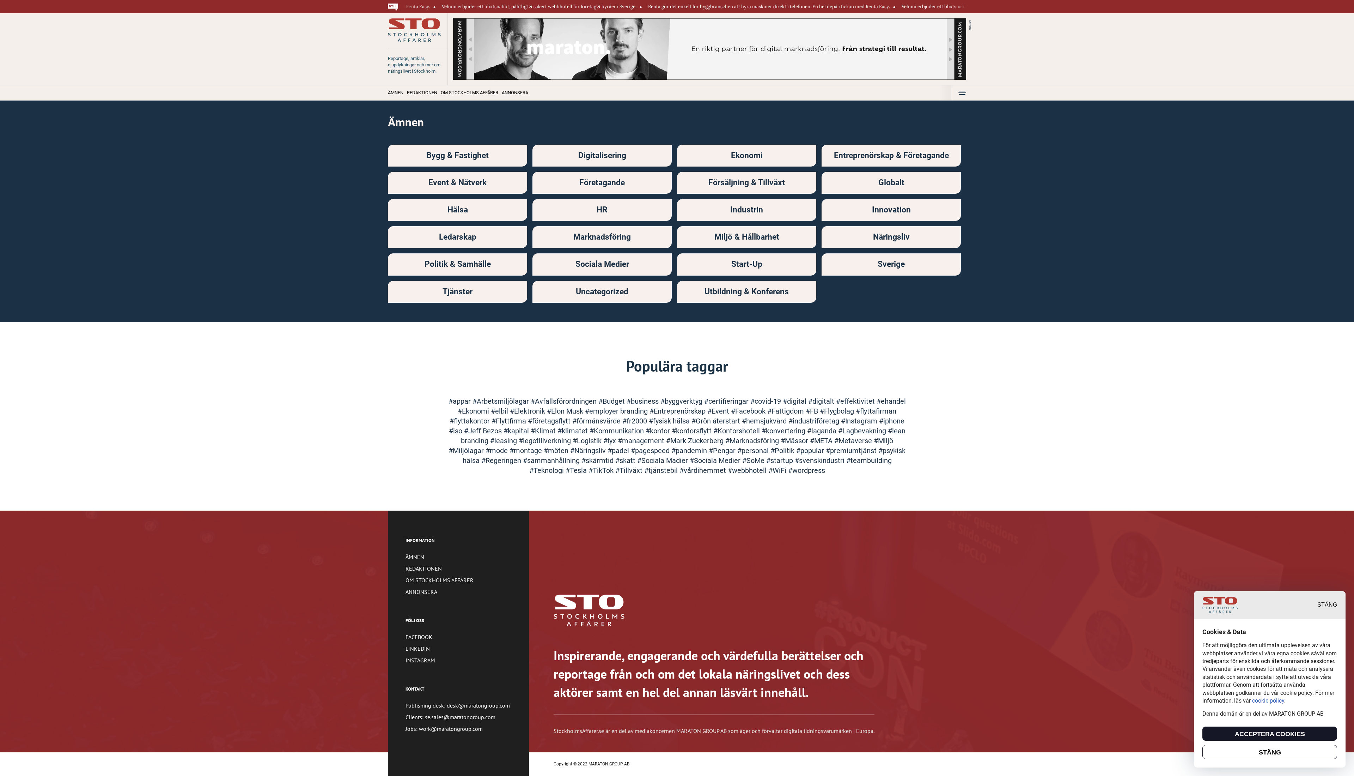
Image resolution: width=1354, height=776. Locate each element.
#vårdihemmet (703, 470)
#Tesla (577, 470)
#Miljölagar (467, 450)
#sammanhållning (552, 460)
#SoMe (754, 460)
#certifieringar (727, 401)
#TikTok (601, 470)
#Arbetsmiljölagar (501, 401)
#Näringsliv (589, 450)
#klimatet (573, 431)
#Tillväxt (629, 470)
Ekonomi (747, 155)
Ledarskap (457, 237)
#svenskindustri (820, 460)
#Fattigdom (786, 411)
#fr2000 (635, 421)
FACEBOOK (418, 636)
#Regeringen (502, 460)
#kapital (517, 431)
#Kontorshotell (737, 431)
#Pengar (723, 450)
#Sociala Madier (663, 460)
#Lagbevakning (863, 431)
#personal (753, 450)
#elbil (500, 411)
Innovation (891, 210)
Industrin (746, 210)
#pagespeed (651, 450)
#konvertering (784, 431)
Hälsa (457, 210)
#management (642, 441)
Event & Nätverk (457, 182)
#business (643, 401)
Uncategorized (602, 291)
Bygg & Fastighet (457, 155)
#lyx (610, 441)
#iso (456, 431)
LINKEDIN (417, 648)
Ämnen (395, 92)
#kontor (659, 431)
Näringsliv (891, 237)
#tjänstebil (661, 470)
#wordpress (806, 470)
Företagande (602, 182)
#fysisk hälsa (670, 421)
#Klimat (544, 431)
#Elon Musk (566, 411)
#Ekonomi (474, 411)
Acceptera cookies (1270, 734)
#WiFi (778, 470)
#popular (811, 450)
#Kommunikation (618, 431)
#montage (527, 450)
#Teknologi (547, 470)
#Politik (783, 450)
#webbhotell (748, 470)
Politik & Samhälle (458, 264)
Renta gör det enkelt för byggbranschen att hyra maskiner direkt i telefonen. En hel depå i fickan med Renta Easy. (729, 7)
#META (822, 441)
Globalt (891, 182)
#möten (557, 450)
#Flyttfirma (510, 421)
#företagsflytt (550, 421)
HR (602, 210)
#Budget (612, 401)
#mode (498, 450)
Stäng (1327, 605)
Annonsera (515, 92)
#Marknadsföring (753, 441)
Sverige (891, 264)
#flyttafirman (876, 411)
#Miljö (883, 441)
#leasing (504, 441)
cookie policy (1268, 700)
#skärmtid (598, 460)
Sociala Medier (602, 264)
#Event (719, 411)
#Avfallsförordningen (564, 401)
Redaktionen (422, 92)
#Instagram (860, 421)
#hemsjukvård (765, 421)
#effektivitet (856, 401)
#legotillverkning (546, 441)
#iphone (891, 421)
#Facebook (749, 411)
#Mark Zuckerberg (695, 441)
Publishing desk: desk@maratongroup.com (457, 705)
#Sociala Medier (716, 460)
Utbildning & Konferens (747, 291)
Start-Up (746, 264)
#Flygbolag (838, 411)
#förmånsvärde (597, 421)
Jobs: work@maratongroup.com (444, 728)
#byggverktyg (682, 401)
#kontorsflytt (692, 431)
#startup (780, 460)
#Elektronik (528, 411)
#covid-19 (766, 401)
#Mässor (795, 441)
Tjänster (457, 291)
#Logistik (588, 441)
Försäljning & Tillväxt (746, 182)
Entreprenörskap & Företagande (891, 155)
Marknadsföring (602, 237)
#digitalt (822, 401)
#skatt (626, 460)
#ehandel (891, 401)
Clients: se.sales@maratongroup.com (450, 717)
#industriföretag (814, 421)
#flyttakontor (471, 421)
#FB (813, 411)
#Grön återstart (716, 421)
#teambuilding (869, 460)
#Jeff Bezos (484, 431)
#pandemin (690, 450)
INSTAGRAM (420, 660)
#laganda (822, 431)
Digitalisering (602, 155)
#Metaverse (854, 441)
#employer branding (617, 411)
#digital (795, 401)
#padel (619, 450)
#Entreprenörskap (678, 411)
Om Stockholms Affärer (469, 92)
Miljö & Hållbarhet (746, 237)
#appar (460, 401)
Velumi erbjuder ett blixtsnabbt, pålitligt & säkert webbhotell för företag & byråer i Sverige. (499, 7)
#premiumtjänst (852, 450)
